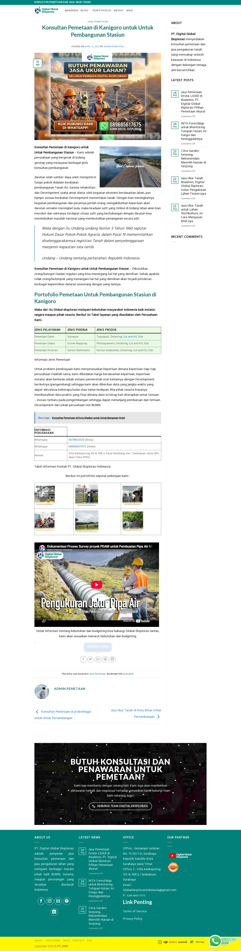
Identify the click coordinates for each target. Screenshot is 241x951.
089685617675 (77, 447)
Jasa (129, 10)
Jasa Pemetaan (98, 21)
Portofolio (102, 10)
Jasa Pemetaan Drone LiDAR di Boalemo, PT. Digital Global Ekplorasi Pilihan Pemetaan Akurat (193, 102)
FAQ (89, 940)
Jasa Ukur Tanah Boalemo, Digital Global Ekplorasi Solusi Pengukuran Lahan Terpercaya (193, 186)
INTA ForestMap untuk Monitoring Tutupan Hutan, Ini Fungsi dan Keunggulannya (193, 131)
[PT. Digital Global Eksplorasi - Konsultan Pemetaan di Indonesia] (47, 10)
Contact (78, 940)
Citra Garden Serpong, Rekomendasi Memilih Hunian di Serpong (193, 158)
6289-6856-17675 (136, 895)
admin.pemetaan (114, 46)
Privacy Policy (132, 919)
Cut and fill (130, 337)
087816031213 (76, 440)
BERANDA (71, 10)
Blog (84, 10)
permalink (128, 674)
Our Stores (53, 940)
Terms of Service (135, 911)
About (119, 10)
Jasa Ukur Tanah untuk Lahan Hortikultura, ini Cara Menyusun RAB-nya (192, 213)
